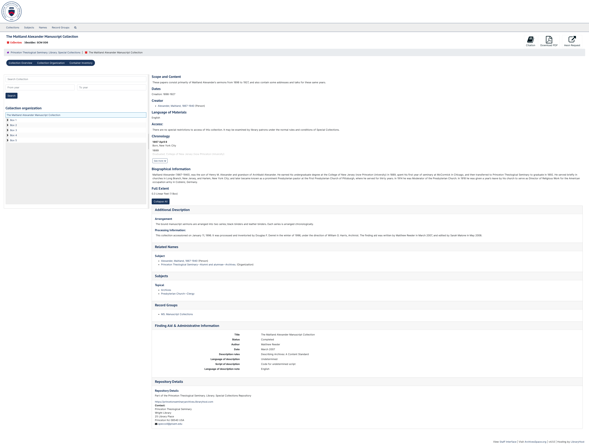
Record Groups (60, 27)
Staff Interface (508, 441)
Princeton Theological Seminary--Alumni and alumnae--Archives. (198, 264)
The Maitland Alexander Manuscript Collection (33, 115)
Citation (530, 45)
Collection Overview (20, 62)
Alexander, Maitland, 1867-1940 (176, 105)
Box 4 (13, 135)
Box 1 (13, 120)
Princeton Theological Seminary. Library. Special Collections (45, 52)
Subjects (29, 27)
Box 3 (13, 130)
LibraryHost (577, 441)
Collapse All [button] (160, 201)
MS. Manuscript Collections (177, 314)
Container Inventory (80, 62)
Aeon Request (572, 45)
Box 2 (13, 125)
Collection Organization (51, 62)
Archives (166, 289)
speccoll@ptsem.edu (170, 423)
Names (43, 27)
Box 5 (13, 140)
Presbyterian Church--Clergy (177, 293)
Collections (12, 27)
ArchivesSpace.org (535, 441)
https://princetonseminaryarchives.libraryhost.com (184, 401)
